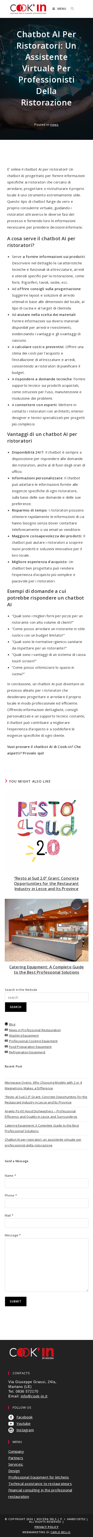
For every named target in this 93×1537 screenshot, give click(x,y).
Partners (15, 1457)
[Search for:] (70, 9)
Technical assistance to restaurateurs (40, 1483)
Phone (11, 1195)
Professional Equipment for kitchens (38, 1477)
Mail (9, 1215)
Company (16, 1451)
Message (13, 1235)
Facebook (24, 1417)
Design (14, 1470)
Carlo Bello (61, 1532)
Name (10, 1175)
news (54, 124)
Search (16, 1007)
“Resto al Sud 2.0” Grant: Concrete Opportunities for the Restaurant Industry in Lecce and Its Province (46, 884)
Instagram (25, 1429)
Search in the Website (21, 990)
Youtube (23, 1423)
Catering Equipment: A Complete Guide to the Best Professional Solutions (46, 969)
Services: (15, 1464)
